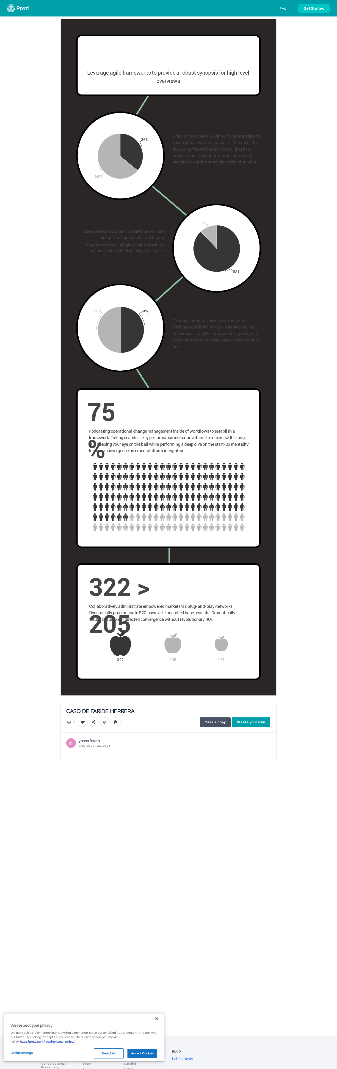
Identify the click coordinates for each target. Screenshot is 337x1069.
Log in (285, 8)
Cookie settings (22, 1053)
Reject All (108, 1053)
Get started (314, 8)
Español (130, 1063)
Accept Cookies (142, 1053)
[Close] (157, 1019)
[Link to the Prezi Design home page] (24, 8)
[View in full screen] (269, 26)
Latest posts (182, 1059)
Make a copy (215, 722)
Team (87, 1063)
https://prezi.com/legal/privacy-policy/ (47, 1041)
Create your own (251, 722)
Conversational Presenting (53, 1065)
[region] (84, 1038)
